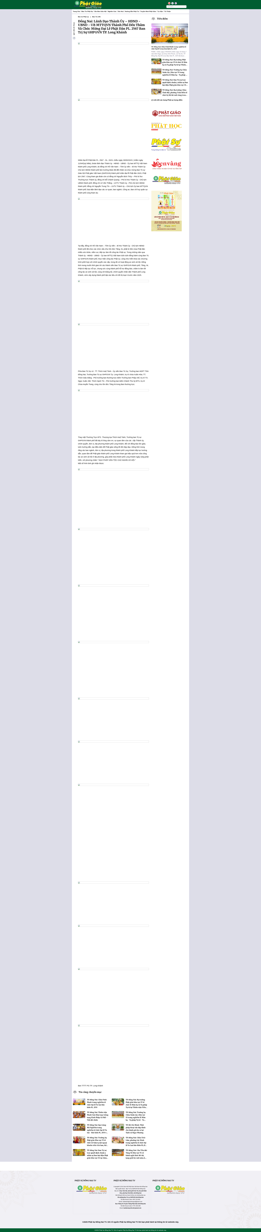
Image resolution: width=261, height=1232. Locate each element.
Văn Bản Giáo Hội (100, 11)
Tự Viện (160, 11)
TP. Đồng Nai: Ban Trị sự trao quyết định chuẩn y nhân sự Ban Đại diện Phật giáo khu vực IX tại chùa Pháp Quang (97, 1155)
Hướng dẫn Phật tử (132, 11)
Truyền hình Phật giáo (148, 11)
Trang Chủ (76, 11)
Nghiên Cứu (112, 11)
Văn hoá (121, 11)
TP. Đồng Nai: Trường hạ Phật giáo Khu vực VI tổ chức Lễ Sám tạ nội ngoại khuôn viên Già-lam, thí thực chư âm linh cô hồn (97, 1143)
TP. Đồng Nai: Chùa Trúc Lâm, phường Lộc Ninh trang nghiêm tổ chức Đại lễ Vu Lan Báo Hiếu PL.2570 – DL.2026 (136, 1143)
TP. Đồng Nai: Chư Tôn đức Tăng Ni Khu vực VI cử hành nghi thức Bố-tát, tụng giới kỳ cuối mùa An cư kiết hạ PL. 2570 (136, 1155)
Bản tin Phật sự (87, 11)
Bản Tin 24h (96, 17)
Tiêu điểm (162, 18)
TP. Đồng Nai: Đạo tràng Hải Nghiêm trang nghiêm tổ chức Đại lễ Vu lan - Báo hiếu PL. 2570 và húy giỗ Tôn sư (97, 1130)
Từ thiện (167, 11)
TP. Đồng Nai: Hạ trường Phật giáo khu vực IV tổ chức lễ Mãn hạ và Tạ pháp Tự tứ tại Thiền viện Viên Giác (136, 1105)
